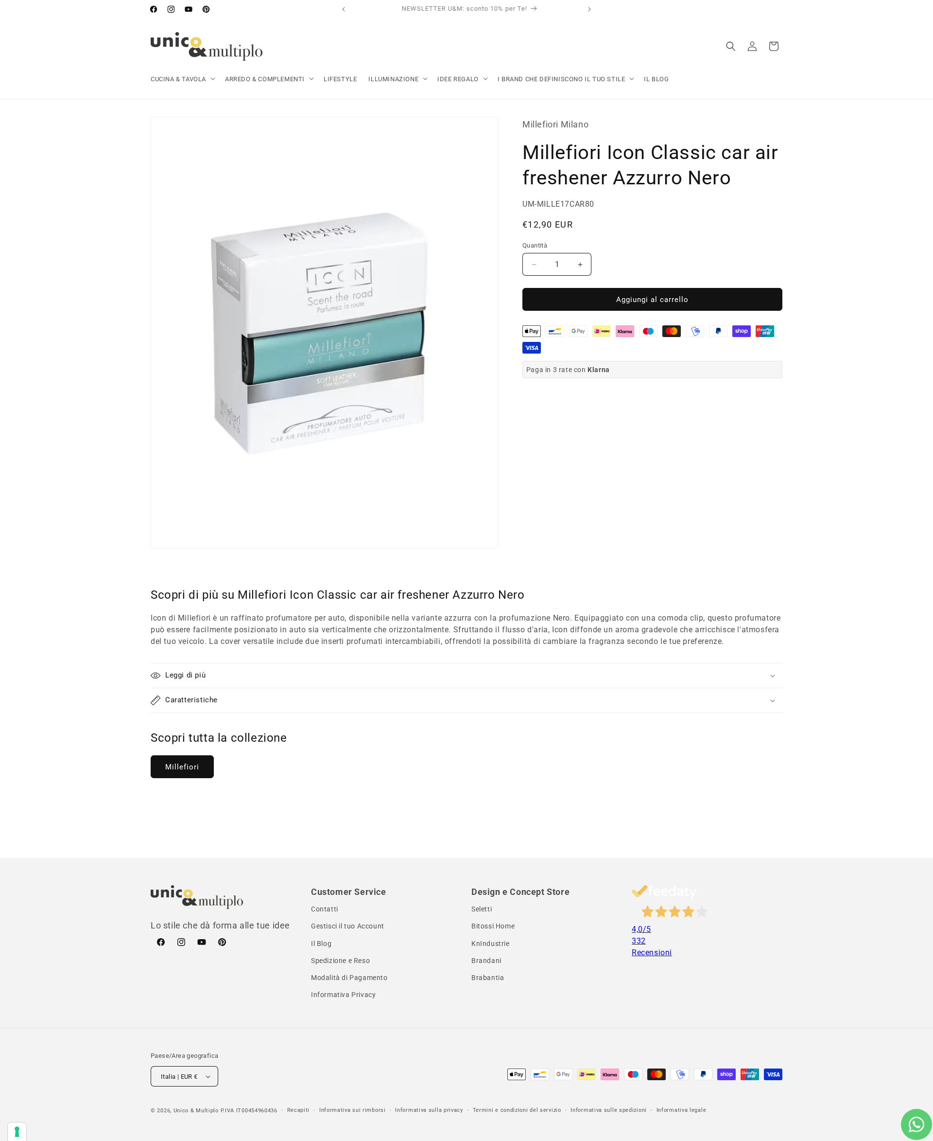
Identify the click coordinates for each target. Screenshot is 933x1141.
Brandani (486, 960)
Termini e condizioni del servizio (517, 1110)
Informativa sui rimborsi (352, 1110)
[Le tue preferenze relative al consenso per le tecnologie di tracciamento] (17, 1132)
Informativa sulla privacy (429, 1110)
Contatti (324, 909)
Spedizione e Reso (340, 960)
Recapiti (298, 1110)
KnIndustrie (490, 943)
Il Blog (321, 943)
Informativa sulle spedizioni (608, 1110)
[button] (182, 79)
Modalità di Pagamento (349, 977)
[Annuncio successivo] (589, 9)
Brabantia (487, 977)
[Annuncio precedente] (343, 9)
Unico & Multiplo (196, 1110)
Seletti (481, 909)
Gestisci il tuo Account (347, 926)
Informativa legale (682, 1110)
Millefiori (182, 767)
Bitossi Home (493, 926)
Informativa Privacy (343, 994)
